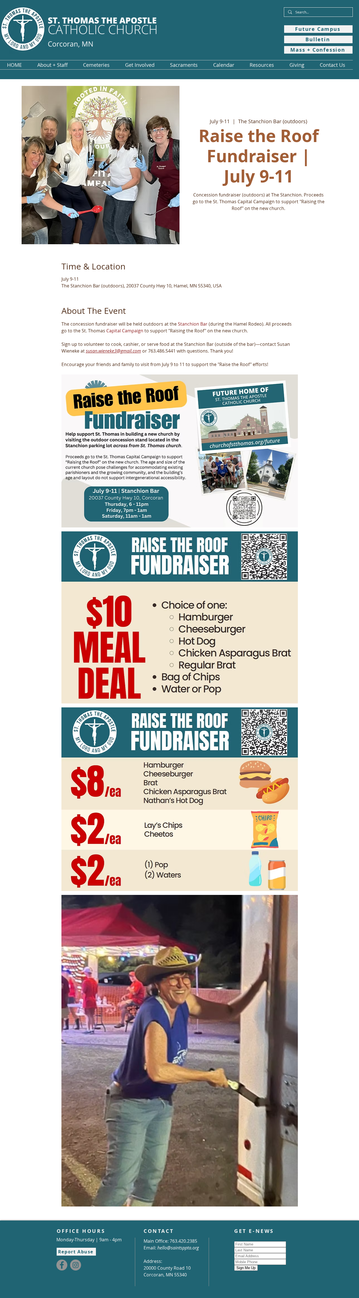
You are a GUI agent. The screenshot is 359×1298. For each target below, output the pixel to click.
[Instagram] (75, 1265)
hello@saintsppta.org (178, 1248)
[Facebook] (61, 1265)
